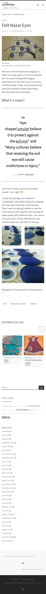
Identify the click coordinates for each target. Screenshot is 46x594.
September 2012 (8, 518)
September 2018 (8, 443)
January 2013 (6, 514)
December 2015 (7, 488)
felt (12, 418)
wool (23, 413)
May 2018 (5, 450)
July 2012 (5, 522)
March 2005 (6, 541)
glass (6, 410)
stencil (22, 406)
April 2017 (5, 469)
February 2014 (7, 507)
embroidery (34, 405)
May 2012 (5, 526)
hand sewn (22, 409)
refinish (35, 410)
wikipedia (29, 174)
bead (3, 410)
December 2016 (7, 484)
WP (14, 583)
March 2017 (6, 473)
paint (31, 410)
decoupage (19, 413)
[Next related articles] (41, 329)
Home (4, 14)
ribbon (13, 413)
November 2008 (7, 537)
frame (42, 410)
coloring (14, 410)
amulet (23, 128)
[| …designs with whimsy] (8, 3)
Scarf (6, 360)
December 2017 (7, 454)
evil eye (22, 141)
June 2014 (5, 503)
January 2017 (6, 480)
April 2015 (5, 499)
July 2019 (5, 435)
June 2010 (5, 533)
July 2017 (5, 461)
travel (27, 406)
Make (10, 14)
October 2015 (7, 492)
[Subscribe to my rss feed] (23, 589)
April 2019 (5, 439)
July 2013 (5, 511)
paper (9, 410)
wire (41, 406)
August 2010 (6, 529)
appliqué (15, 406)
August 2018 (6, 446)
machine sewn (7, 406)
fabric (6, 417)
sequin (33, 413)
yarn (19, 406)
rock (39, 410)
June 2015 (5, 495)
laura (6, 31)
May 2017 (5, 465)
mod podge (28, 413)
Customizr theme (35, 583)
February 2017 (7, 477)
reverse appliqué (6, 413)
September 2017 (8, 458)
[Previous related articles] (35, 329)
